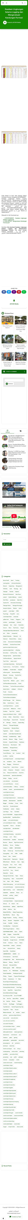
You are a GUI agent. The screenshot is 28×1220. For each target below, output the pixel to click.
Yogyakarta (5, 730)
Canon (22, 717)
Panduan (22, 666)
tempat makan (11, 1126)
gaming (15, 1037)
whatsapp (5, 836)
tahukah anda (21, 797)
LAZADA (14, 953)
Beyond (10, 842)
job (12, 1043)
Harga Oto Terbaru (13, 742)
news (18, 613)
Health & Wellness (12, 597)
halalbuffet (5, 892)
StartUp (8, 1001)
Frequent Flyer (6, 767)
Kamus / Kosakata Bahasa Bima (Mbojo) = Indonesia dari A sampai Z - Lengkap (17, 446)
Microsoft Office (13, 965)
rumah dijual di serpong (8, 834)
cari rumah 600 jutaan (13, 820)
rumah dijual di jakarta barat (9, 797)
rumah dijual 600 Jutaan (8, 792)
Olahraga (8, 722)
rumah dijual (11, 611)
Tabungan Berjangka (13, 725)
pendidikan (5, 1054)
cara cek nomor (14, 1018)
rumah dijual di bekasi (8, 901)
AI (9, 903)
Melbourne (13, 708)
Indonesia (19, 622)
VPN (12, 881)
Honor (16, 942)
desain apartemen (18, 1031)
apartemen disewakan (17, 775)
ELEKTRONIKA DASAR (8, 931)
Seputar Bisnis (18, 990)
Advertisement (12, 800)
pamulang (22, 1051)
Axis (15, 909)
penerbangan (12, 622)
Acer (15, 761)
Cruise (16, 803)
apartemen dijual (16, 655)
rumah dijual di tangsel (8, 1112)
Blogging (9, 764)
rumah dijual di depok (19, 758)
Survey (11, 873)
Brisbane (21, 917)
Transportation (6, 728)
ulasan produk (20, 1126)
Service (19, 867)
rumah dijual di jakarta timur (9, 1096)
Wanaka (17, 881)
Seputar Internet (17, 658)
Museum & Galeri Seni (12, 772)
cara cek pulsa (15, 781)
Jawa (4, 948)
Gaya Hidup (5, 937)
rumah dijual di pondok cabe (15, 733)
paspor (16, 895)
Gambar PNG (16, 934)
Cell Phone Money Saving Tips (9, 683)
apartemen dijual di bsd (8, 650)
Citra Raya (11, 803)
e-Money (16, 786)
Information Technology (16, 602)
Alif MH (13, 1207)
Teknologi (16, 588)
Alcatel (13, 903)
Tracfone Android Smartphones (10, 694)
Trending (17, 580)
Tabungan (5, 591)
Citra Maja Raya (6, 926)
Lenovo (23, 770)
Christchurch (16, 764)
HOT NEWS (21, 939)
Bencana (5, 842)
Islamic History (15, 767)
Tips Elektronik (6, 1006)
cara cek (15, 778)
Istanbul (14, 856)
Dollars (17, 928)
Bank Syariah (19, 664)
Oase (18, 861)
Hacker (4, 942)
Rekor (19, 979)
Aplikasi (13, 906)
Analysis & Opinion (7, 608)
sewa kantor (18, 834)
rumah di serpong (18, 1062)
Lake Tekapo (6, 811)
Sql (4, 1001)
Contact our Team (15, 1217)
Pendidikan (5, 669)
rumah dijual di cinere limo (9, 1084)
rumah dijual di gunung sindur (9, 1090)
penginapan (12, 600)
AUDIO (19, 714)
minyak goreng (6, 1051)
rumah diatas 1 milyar (8, 1065)
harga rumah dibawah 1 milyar (9, 714)
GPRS (4, 934)
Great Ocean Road (19, 850)
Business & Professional (8, 594)
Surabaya (5, 711)
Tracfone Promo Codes (15, 644)
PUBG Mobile (15, 970)
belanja (4, 778)
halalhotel (12, 892)
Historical (5, 638)
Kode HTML (5, 951)
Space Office (15, 998)
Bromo (4, 920)
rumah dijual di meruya (8, 1098)
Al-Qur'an (20, 689)
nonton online (15, 1051)
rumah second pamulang (8, 1121)
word (10, 836)
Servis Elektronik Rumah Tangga (10, 992)
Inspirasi (17, 591)
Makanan (5, 962)
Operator (5, 970)
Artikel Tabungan (7, 700)
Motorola (13, 861)
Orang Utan (5, 864)
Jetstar (4, 770)
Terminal (5, 1004)
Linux (4, 772)
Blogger (5, 803)
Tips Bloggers (19, 1004)
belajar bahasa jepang (8, 884)
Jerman (22, 767)
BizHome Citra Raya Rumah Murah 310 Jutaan (7, 346)
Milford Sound (6, 861)
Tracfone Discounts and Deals (17, 686)
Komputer (17, 770)
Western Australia (7, 1012)
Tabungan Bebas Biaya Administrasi (11, 630)
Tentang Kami (6, 750)
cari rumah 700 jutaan (8, 1023)
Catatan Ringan (6, 719)
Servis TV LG (6, 870)
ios (21, 892)
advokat (18, 1012)
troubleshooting (12, 736)
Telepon (19, 1001)
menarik (5, 733)
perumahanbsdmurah (18, 789)
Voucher (17, 1009)
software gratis (6, 672)
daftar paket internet (7, 1031)
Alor (17, 903)
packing (11, 895)
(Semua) (5, 903)
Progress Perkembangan (19, 976)
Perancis (14, 722)
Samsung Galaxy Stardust (9, 987)
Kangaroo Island (6, 859)
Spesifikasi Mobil (6, 817)
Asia (11, 625)
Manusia (21, 859)
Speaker (22, 998)
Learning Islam (6, 583)
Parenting (22, 970)
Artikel (4, 909)
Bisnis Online (16, 717)
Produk (4, 691)
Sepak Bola (10, 990)
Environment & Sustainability (14, 641)
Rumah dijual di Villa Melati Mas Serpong (12, 984)
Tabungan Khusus (14, 747)
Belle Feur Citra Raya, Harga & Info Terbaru (21, 363)
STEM (17, 611)
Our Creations (15, 666)
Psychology (5, 613)
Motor (10, 627)
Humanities (20, 625)
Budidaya (17, 845)
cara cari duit (6, 1018)
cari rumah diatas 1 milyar (9, 1026)
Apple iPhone (20, 906)
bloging (10, 778)
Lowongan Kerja (6, 959)
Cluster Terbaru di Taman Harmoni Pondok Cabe (7, 364)
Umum (22, 630)
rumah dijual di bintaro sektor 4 (10, 1073)
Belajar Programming (17, 912)
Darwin (20, 739)
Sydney (19, 638)
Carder (4, 923)
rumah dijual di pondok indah (9, 1107)
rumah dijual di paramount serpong (11, 1101)
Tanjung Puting (6, 878)
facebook (18, 753)
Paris (11, 864)
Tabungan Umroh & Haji (8, 875)
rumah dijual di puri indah (8, 1110)
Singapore (18, 619)
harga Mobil (5, 825)
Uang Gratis (5, 1009)
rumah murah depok (7, 1115)
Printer (19, 708)
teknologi (5, 736)
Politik (20, 864)
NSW (13, 967)
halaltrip (19, 822)
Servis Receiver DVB (7, 995)
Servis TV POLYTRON (7, 814)
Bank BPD (20, 800)
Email (21, 803)
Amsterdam (20, 839)
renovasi (5, 1059)
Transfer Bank (13, 669)
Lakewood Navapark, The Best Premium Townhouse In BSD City (21, 328)
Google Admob (20, 937)
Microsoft (5, 965)
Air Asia (5, 717)
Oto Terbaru (6, 686)
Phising (4, 976)
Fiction (19, 683)
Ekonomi (5, 586)
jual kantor (17, 1043)
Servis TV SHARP (17, 995)
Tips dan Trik (6, 602)
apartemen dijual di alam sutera (10, 647)
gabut (10, 1037)
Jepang (18, 948)
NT (3, 722)
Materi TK (16, 962)
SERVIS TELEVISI (12, 867)
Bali (13, 700)
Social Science (11, 703)
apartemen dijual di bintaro (15, 1015)
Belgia (16, 739)
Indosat (13, 945)
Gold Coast (12, 937)
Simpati (22, 627)
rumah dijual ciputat (7, 1071)
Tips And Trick (18, 675)
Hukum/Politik (6, 945)
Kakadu (17, 809)
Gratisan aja (10, 850)
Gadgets (9, 934)
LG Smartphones (7, 956)
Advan (15, 836)
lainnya (19, 1048)
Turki (4, 881)
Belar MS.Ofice (6, 914)
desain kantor (6, 1034)
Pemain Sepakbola (7, 973)
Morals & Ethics (12, 638)
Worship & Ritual (15, 728)
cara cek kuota (6, 781)
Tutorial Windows (7, 753)
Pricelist (5, 867)
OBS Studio (18, 967)
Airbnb (9, 717)
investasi (22, 786)
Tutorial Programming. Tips (17, 1006)
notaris (10, 789)
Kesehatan (21, 742)
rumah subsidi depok (7, 1123)
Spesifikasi (5, 747)
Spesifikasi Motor (16, 817)
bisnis (17, 703)
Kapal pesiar (15, 859)
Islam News (5, 600)
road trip (11, 756)
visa (4, 761)
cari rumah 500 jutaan (8, 887)
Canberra (5, 848)
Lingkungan (5, 625)
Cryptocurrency (6, 666)
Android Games (6, 906)
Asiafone (10, 909)
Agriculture (19, 600)
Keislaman (18, 700)
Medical (15, 608)
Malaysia (5, 675)
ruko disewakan (15, 828)
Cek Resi (16, 923)
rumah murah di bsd (18, 1115)
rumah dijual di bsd (7, 616)
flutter (8, 633)
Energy (15, 678)
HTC (12, 853)
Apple (19, 736)
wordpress (9, 761)
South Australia (6, 775)
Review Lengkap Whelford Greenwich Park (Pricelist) (21, 346)
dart (4, 633)
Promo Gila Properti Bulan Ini (7, 326)
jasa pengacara (6, 1043)
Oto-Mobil (16, 811)
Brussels (10, 920)
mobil (10, 588)
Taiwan (21, 875)
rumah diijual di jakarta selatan (10, 1068)
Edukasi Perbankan (7, 636)
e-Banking (17, 650)
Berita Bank (5, 652)
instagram (17, 730)
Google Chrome (13, 939)
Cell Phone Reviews (7, 658)
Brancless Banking (16, 672)
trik (23, 619)
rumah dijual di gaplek (8, 1087)
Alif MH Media (14, 304)
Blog (18, 914)
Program (10, 976)
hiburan (12, 825)
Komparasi (10, 770)
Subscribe (7, 544)
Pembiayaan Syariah (17, 973)
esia (20, 1034)
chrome (16, 783)
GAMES (11, 848)
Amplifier (14, 839)
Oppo (23, 861)
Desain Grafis (15, 719)
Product (12, 619)
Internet (5, 627)
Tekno (13, 878)
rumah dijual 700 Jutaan (8, 795)
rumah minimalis (18, 1112)
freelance (5, 1037)
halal (23, 753)
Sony (12, 870)
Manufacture (6, 744)
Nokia (4, 703)
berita (20, 608)
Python (4, 979)
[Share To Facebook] (4, 292)
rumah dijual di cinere (8, 831)
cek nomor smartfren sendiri (9, 1029)
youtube (17, 705)
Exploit (20, 931)
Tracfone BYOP (19, 878)
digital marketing (7, 889)
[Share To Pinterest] (19, 292)
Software (5, 725)
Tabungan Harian (7, 605)
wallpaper (14, 689)
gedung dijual (6, 1040)
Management (19, 586)
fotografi (20, 669)
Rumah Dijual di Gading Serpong (10, 981)
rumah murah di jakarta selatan (10, 1118)
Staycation (5, 873)
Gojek (4, 850)
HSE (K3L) (5, 588)
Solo (4, 998)
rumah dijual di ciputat (8, 758)
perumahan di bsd (14, 1054)
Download (22, 719)
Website (13, 680)
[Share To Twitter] (9, 292)
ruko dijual (18, 825)
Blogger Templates (7, 917)
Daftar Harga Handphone (8, 928)
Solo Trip (9, 998)
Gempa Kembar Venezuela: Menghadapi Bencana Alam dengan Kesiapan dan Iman (15, 460)
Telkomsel (15, 636)
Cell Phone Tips (13, 652)
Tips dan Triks (6, 680)
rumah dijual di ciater (8, 1082)
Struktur (13, 1001)
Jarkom (12, 809)
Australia (5, 739)
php (11, 1057)
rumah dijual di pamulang (8, 664)
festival (18, 711)
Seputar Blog (21, 722)
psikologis (21, 1057)
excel (14, 889)
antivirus (5, 1015)
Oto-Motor (5, 644)
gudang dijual (14, 1040)
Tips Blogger (11, 1004)
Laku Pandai (15, 956)
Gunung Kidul (6, 853)
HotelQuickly (6, 809)
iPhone (17, 892)
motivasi (5, 789)
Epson (16, 931)
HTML (16, 853)
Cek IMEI (10, 923)
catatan (18, 1026)
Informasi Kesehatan (16, 583)
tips (20, 588)
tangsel (4, 1126)
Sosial (15, 625)
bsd (13, 753)
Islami (12, 580)
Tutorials (11, 591)
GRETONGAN (18, 848)
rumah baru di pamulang (8, 898)
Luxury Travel (6, 708)
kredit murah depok (7, 1048)
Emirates (5, 742)
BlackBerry (5, 845)
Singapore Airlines (18, 814)
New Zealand (14, 744)
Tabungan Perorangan (17, 605)
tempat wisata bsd (19, 901)
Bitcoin (13, 914)
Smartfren (21, 772)
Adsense (19, 761)
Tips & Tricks (6, 661)
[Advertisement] (14, 46)
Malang (10, 962)
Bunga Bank (16, 920)
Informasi (19, 945)
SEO (20, 744)
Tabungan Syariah (7, 655)
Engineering (11, 586)
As (20, 636)
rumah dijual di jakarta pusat (9, 1093)
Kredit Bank (12, 951)
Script (4, 990)
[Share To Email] (14, 292)
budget (4, 820)
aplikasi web (6, 619)
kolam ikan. (12, 1045)
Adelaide (5, 800)
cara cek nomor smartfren (9, 1020)
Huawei (5, 856)
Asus (4, 764)
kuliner (22, 680)
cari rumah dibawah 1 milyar (9, 822)
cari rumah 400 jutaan (8, 783)
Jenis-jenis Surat (11, 948)
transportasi (14, 633)
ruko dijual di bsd (6, 828)
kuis (14, 1048)
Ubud (8, 881)
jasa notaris (21, 1040)
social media (17, 1123)
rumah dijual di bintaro (8, 705)
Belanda (11, 739)
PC (9, 970)
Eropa (20, 652)
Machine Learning (20, 959)
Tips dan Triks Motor (7, 678)
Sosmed (16, 870)
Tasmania (10, 691)
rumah (17, 1059)
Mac (13, 959)
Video (11, 1009)
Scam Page (19, 987)
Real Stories (16, 627)
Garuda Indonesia (14, 806)
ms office (5, 756)
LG (18, 953)
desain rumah (14, 661)
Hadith (20, 853)
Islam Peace (18, 594)
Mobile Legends (6, 967)
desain (11, 730)
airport (23, 1012)
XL (13, 1012)
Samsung (11, 675)
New (11, 811)
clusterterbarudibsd (7, 786)
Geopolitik (12, 613)
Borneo (11, 845)
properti (5, 611)
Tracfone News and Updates (9, 697)
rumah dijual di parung (8, 1104)
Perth (15, 864)
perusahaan (5, 1057)
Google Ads (5, 939)
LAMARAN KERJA (7, 953)
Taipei (16, 875)
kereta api (5, 1045)
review (4, 641)
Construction (15, 926)
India (9, 856)
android (5, 597)
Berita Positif (6, 580)
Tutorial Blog (14, 750)
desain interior (6, 689)
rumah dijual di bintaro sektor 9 (10, 1076)
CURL (22, 920)
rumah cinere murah (7, 1062)
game (18, 680)
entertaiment (14, 1034)
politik (15, 1057)
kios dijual (5, 895)
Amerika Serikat (6, 839)
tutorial (20, 597)
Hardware (10, 942)
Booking (15, 917)
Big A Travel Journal (18, 842)
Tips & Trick (11, 711)
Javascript (15, 616)
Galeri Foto (5, 806)
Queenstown (11, 979)
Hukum (20, 942)
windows (5, 622)
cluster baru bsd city (19, 887)
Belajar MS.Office (7, 912)
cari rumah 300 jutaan (20, 884)
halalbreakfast (20, 889)
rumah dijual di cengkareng (9, 1079)
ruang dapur (11, 1059)
